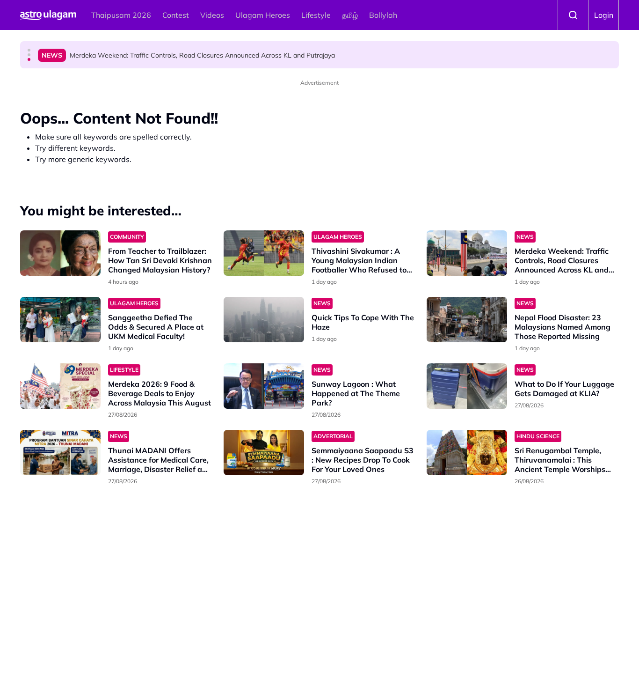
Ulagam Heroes (262, 15)
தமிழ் (350, 15)
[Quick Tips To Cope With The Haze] (264, 319)
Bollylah (383, 15)
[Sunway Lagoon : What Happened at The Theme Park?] (264, 386)
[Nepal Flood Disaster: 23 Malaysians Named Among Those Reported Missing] (467, 319)
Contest (175, 15)
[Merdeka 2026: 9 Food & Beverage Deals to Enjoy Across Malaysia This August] (60, 386)
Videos (212, 15)
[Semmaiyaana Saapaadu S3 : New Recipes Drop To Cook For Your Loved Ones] (264, 452)
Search (573, 15)
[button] (29, 50)
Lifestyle (316, 15)
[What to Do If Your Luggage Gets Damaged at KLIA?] (467, 386)
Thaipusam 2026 (121, 15)
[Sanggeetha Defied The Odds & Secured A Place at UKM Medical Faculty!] (60, 319)
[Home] (48, 15)
